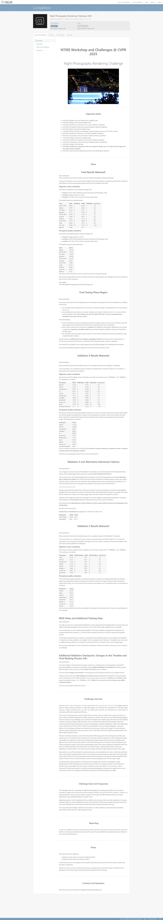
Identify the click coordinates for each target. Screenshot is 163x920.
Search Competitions (124, 2)
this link (66, 310)
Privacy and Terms (152, 919)
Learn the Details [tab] (40, 35)
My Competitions (138, 2)
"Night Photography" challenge (78, 705)
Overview (39, 41)
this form (115, 312)
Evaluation (39, 44)
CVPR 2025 (110, 705)
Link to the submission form (67, 487)
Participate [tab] (60, 35)
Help (146, 2)
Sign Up (152, 2)
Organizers (39, 50)
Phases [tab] (51, 35)
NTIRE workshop (100, 705)
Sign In (160, 2)
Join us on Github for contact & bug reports (131, 919)
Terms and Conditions (42, 47)
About (145, 919)
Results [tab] (69, 35)
